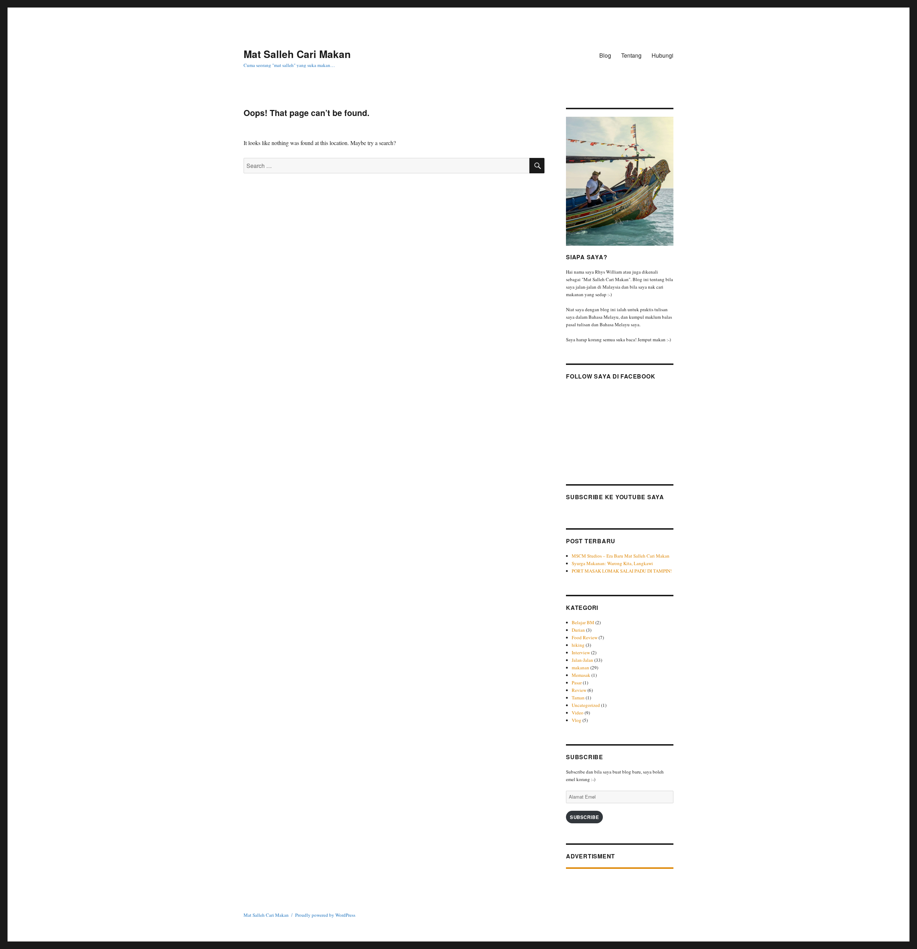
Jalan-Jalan (582, 660)
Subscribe (584, 817)
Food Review (584, 637)
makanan (580, 667)
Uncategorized (586, 705)
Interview (581, 652)
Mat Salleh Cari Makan (297, 54)
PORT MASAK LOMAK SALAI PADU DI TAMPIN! (622, 571)
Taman (578, 697)
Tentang (631, 55)
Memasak (581, 675)
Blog (605, 55)
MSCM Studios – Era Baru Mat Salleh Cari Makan (621, 556)
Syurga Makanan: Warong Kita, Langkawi (612, 563)
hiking (578, 645)
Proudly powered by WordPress (325, 915)
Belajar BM (583, 622)
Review (579, 690)
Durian (578, 630)
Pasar (577, 682)
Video (578, 712)
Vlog (576, 720)
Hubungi (662, 55)
